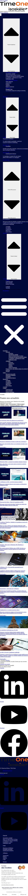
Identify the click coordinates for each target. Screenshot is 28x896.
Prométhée (8, 376)
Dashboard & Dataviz (11, 378)
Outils (4, 372)
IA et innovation (12, 404)
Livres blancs (9, 385)
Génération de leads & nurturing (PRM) (18, 357)
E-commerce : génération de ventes (16, 358)
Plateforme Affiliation (11, 375)
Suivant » (8, 660)
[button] (14, 320)
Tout (22, 405)
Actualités (8, 380)
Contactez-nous (9, 389)
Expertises (5, 350)
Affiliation (8, 361)
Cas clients (8, 381)
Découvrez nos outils (10, 374)
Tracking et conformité (14, 405)
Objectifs (8, 352)
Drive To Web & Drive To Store (16, 356)
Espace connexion (13, 367)
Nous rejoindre (9, 390)
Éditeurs (10, 365)
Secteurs (8, 371)
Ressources (5, 379)
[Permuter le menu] (0, 14)
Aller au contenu (4, 0)
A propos (5, 387)
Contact (4, 388)
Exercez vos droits (10, 392)
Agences (11, 366)
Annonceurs (11, 363)
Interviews (8, 384)
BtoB (7, 404)
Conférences (8, 383)
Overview (11, 353)
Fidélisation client (13, 359)
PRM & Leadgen (20, 404)
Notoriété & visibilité (13, 354)
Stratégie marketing (5, 405)
